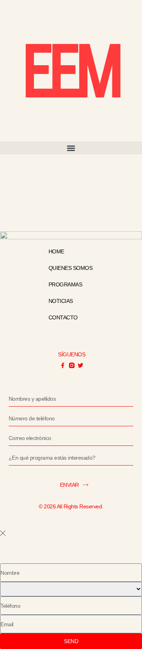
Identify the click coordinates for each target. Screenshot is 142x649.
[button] (71, 147)
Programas (65, 284)
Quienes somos (71, 268)
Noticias (61, 301)
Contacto (63, 317)
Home (56, 251)
